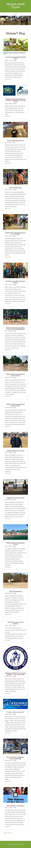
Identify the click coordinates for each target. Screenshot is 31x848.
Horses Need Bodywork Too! (15, 141)
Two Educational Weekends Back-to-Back (15, 282)
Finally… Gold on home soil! (15, 712)
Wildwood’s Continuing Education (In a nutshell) (15, 233)
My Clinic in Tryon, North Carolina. (15, 623)
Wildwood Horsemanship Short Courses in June (15, 375)
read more (8, 79)
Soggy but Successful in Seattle (15, 498)
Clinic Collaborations (15, 188)
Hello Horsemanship (15, 591)
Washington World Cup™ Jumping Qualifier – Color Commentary (15, 673)
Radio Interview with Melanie (15, 806)
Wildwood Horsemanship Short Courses (15, 543)
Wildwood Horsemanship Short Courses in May (15, 405)
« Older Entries (7, 833)
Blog (15, 60)
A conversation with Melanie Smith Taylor (15, 57)
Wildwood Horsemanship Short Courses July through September (15, 328)
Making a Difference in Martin (15, 451)
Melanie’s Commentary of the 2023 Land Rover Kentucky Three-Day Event (15, 100)
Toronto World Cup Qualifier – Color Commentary (15, 758)
